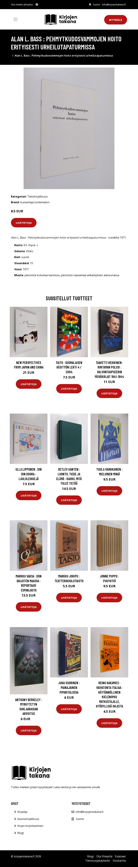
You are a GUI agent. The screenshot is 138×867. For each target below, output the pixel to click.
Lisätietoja (24, 222)
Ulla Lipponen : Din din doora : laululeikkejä (28, 474)
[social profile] (36, 4)
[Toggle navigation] (15, 19)
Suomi (96, 4)
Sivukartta (119, 860)
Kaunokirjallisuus (28, 819)
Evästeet (120, 856)
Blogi (20, 833)
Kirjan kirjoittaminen (30, 826)
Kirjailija (22, 812)
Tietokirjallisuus (37, 196)
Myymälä (115, 19)
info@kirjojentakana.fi (114, 4)
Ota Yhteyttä (104, 856)
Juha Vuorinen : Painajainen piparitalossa (69, 687)
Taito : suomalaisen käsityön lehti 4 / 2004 (69, 367)
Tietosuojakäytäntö (97, 860)
